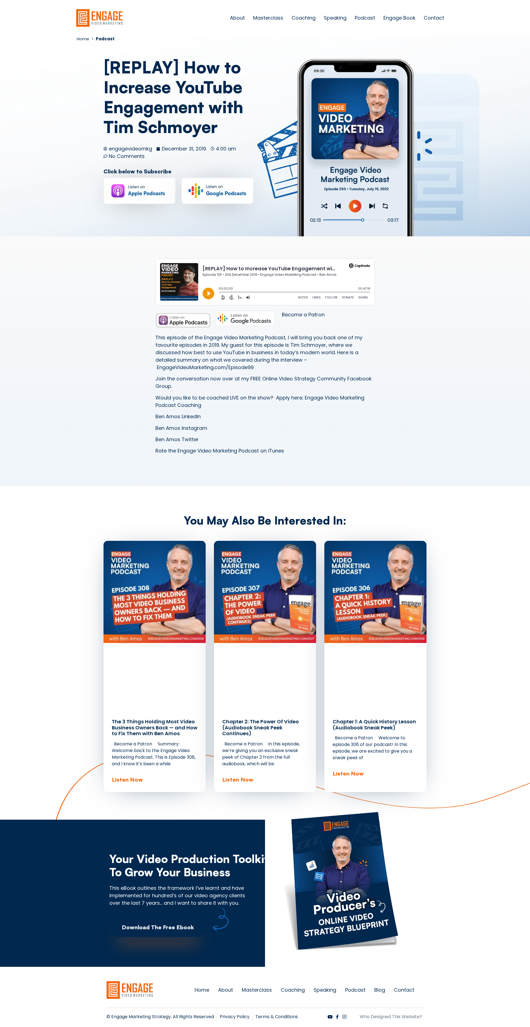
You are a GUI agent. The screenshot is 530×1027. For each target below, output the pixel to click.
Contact (434, 17)
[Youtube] (330, 1017)
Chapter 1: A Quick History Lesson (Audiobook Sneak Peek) (374, 724)
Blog (379, 989)
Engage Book (399, 17)
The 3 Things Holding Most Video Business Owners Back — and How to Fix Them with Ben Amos (154, 727)
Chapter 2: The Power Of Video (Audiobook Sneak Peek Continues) (260, 727)
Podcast (365, 17)
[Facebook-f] (337, 1017)
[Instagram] (344, 1017)
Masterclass (268, 17)
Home (202, 989)
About (237, 17)
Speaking (335, 17)
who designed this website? (391, 1016)
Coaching (304, 17)
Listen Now (127, 779)
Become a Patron (303, 314)
